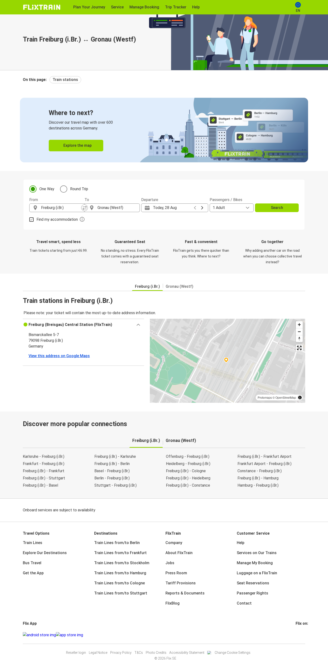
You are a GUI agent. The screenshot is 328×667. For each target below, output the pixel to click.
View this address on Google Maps (59, 356)
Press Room (176, 573)
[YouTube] (299, 635)
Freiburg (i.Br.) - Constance (188, 485)
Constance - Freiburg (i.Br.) (259, 471)
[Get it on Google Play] (39, 635)
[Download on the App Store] (69, 635)
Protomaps (265, 397)
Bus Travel (32, 563)
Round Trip (79, 189)
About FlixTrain (179, 553)
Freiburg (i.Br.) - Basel (40, 485)
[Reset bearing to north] (299, 338)
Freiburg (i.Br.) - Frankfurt (43, 471)
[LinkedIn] (300, 635)
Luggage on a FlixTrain (257, 573)
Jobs (169, 563)
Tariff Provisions (180, 583)
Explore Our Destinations (45, 553)
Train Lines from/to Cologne (119, 583)
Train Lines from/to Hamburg (120, 573)
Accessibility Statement (186, 653)
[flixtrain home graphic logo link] (41, 7)
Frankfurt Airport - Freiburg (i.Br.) (264, 463)
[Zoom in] (299, 324)
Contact (244, 603)
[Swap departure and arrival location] (84, 207)
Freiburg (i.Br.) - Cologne (186, 471)
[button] (83, 324)
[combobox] (61, 208)
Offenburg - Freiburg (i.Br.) (187, 456)
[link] (164, 130)
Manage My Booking (255, 563)
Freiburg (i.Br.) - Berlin (112, 463)
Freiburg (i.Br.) (147, 286)
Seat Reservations (253, 583)
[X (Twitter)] (302, 635)
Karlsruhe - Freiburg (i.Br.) (43, 456)
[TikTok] (303, 635)
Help (240, 542)
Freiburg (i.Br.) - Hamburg (258, 478)
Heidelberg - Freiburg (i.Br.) (188, 463)
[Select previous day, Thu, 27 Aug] (195, 208)
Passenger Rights (252, 593)
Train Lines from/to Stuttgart (120, 593)
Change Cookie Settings (232, 653)
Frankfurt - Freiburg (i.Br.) (43, 463)
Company (173, 542)
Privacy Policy (121, 653)
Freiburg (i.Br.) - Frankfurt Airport (264, 456)
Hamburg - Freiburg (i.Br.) (258, 485)
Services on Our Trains (257, 553)
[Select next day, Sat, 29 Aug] (202, 208)
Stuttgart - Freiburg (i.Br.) (115, 485)
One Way (46, 189)
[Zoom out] (299, 331)
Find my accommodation (57, 219)
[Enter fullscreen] (299, 347)
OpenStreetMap (285, 397)
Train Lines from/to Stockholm (121, 563)
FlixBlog (172, 603)
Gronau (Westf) (179, 286)
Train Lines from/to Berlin (117, 542)
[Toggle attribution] (300, 397)
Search (277, 207)
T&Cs (138, 653)
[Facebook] (296, 635)
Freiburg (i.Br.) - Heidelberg (188, 478)
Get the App (33, 573)
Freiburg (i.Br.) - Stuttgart (44, 478)
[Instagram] (297, 635)
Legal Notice (98, 653)
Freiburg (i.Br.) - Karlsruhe (115, 456)
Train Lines (32, 542)
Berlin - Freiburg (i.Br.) (112, 478)
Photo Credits (156, 653)
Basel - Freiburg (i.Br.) (112, 471)
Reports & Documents (185, 593)
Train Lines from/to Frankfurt (120, 553)
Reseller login (76, 653)
